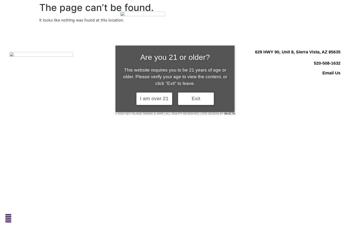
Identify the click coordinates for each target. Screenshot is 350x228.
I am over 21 (154, 98)
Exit (196, 98)
